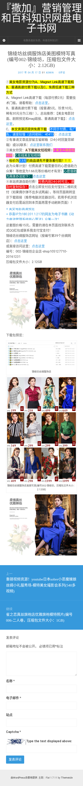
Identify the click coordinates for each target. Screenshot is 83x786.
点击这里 (41, 103)
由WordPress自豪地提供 (24, 777)
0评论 (62, 72)
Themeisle (67, 777)
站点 (9, 715)
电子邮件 (13, 698)
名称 (10, 681)
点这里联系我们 (41, 145)
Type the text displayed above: (49, 741)
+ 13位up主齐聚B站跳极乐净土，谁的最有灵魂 (39, 217)
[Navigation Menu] (79, 41)
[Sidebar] (4, 41)
